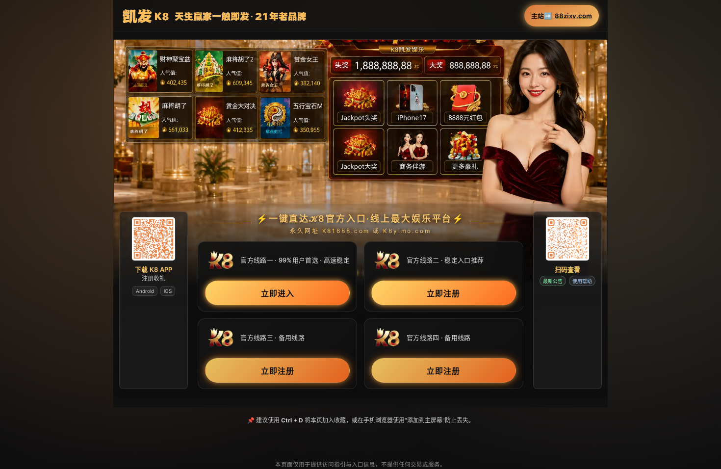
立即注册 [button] (443, 293)
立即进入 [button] (277, 293)
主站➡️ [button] (561, 16)
